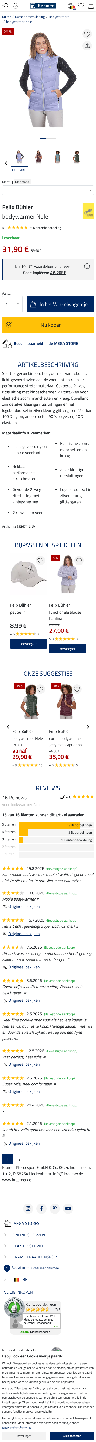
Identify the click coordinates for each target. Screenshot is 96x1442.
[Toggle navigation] (5, 5)
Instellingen (24, 1435)
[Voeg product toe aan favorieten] (87, 34)
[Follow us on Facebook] (41, 1209)
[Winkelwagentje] (91, 5)
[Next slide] (90, 163)
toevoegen (67, 648)
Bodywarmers (59, 16)
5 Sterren (9, 824)
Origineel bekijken (24, 906)
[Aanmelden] (15, 5)
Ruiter (6, 16)
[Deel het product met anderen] (87, 45)
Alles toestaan (72, 1435)
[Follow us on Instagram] (28, 1209)
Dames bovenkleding (30, 16)
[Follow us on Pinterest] (55, 1209)
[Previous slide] (6, 163)
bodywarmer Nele (19, 21)
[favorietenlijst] (81, 5)
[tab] (43, 138)
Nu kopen (51, 325)
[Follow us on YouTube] (68, 1209)
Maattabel (22, 181)
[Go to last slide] (8, 726)
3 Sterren (9, 839)
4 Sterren (9, 831)
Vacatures (32, 1268)
